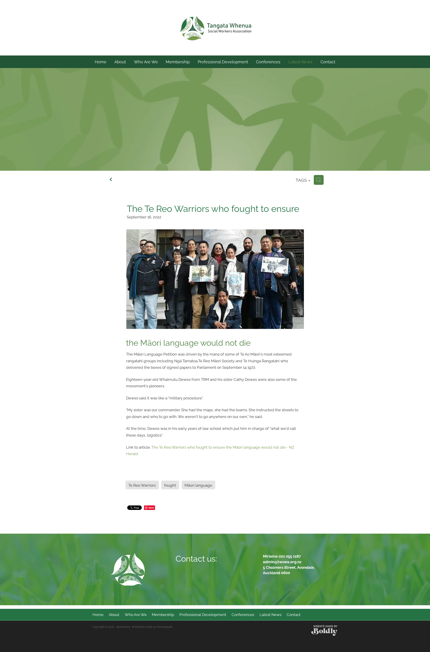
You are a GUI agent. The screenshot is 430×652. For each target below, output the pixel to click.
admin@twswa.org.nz (282, 561)
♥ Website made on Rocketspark (152, 627)
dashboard (123, 627)
